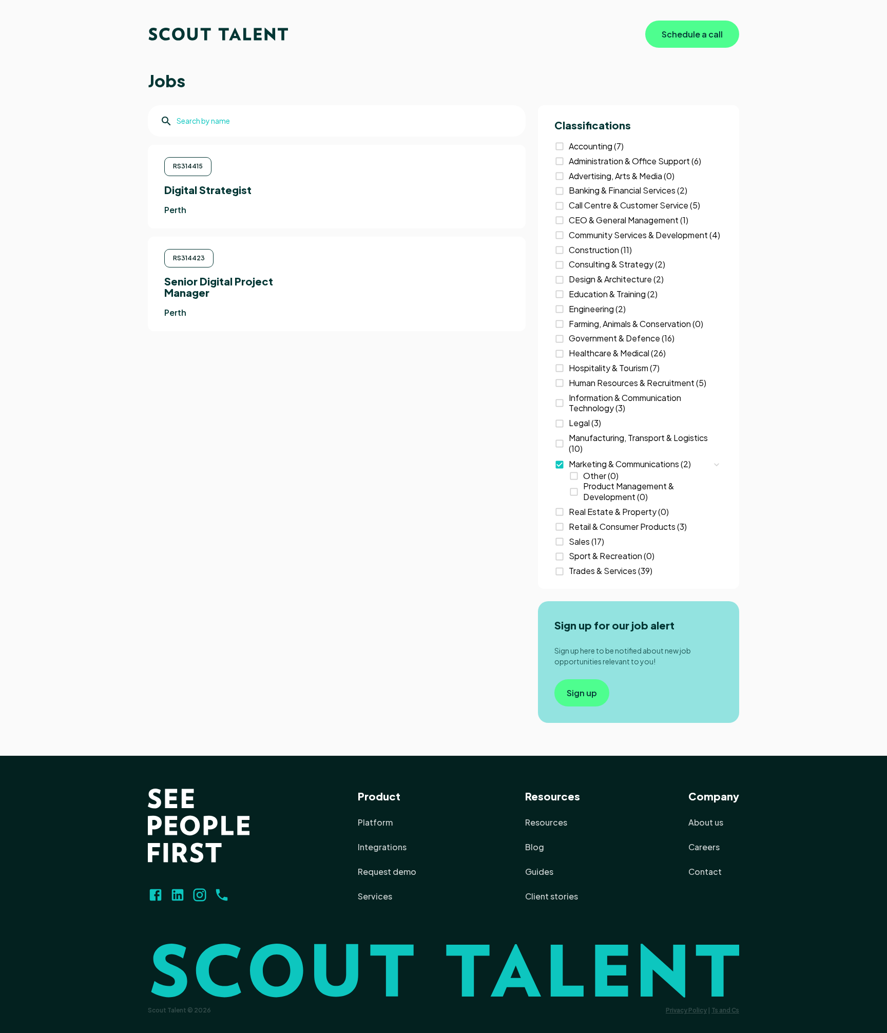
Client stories (551, 896)
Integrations (382, 846)
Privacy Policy (686, 1010)
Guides (539, 871)
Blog (534, 846)
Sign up (582, 692)
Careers (704, 846)
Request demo (387, 871)
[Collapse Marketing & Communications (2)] (716, 464)
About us (705, 822)
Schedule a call (692, 34)
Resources (552, 796)
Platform (375, 822)
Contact (705, 871)
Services (375, 896)
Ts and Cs (725, 1010)
